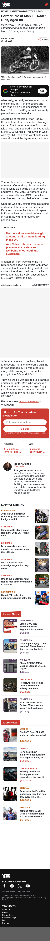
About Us (6, 910)
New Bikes (25, 679)
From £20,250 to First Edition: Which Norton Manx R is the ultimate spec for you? (31, 705)
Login (4, 920)
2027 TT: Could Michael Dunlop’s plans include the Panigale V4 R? (15, 517)
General (6, 527)
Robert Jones (7, 38)
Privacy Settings (9, 918)
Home (4, 11)
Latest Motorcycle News (26, 11)
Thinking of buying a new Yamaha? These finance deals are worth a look (33, 646)
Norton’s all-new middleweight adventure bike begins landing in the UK (25, 236)
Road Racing (8, 510)
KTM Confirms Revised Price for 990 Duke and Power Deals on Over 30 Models (12, 450)
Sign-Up (5, 923)
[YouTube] (28, 887)
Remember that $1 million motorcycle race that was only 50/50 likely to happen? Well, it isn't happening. (33, 794)
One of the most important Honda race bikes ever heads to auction (16, 582)
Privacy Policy (13, 435)
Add (42, 91)
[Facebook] (5, 887)
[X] (20, 887)
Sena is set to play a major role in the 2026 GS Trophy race (15, 533)
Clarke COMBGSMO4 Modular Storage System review (33, 666)
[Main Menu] (46, 4)
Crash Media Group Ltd (14, 891)
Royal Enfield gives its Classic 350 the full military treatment (31, 686)
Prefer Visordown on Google (21, 88)
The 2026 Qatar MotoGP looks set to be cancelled (33, 733)
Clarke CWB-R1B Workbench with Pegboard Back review (31, 627)
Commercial (26, 640)
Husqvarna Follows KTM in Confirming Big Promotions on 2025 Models (36, 450)
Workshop (25, 620)
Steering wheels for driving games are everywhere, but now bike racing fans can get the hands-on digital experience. (33, 774)
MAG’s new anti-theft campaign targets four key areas (15, 565)
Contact (5, 912)
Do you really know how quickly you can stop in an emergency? (15, 549)
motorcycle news (29, 401)
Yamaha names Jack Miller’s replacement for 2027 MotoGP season (32, 814)
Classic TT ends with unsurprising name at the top (16, 596)
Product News (27, 768)
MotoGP (24, 729)
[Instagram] (13, 887)
